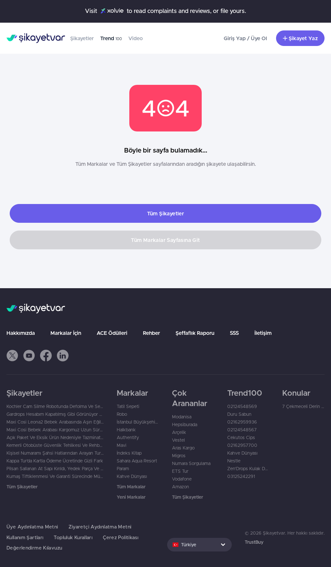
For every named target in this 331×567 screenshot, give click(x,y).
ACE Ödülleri (112, 333)
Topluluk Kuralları (73, 537)
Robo (122, 414)
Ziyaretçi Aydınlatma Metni (100, 526)
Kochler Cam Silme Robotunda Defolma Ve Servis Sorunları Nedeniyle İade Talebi (55, 406)
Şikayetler (82, 38)
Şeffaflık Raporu (195, 333)
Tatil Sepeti (128, 406)
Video (135, 38)
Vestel (178, 440)
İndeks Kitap (129, 453)
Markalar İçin (65, 333)
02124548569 (242, 406)
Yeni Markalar (131, 497)
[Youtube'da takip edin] (29, 355)
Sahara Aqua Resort (137, 460)
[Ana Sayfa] (35, 38)
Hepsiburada (184, 424)
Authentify (128, 437)
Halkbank (126, 429)
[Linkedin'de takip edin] (63, 355)
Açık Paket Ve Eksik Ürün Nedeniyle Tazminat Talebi (55, 437)
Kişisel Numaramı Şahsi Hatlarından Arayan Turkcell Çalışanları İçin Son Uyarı (55, 453)
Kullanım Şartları (24, 537)
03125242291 (241, 476)
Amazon (180, 486)
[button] (12, 355)
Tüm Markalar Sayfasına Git (165, 240)
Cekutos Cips (241, 437)
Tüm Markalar (131, 486)
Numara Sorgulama (191, 463)
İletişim (263, 333)
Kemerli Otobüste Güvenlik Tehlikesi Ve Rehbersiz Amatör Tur (55, 445)
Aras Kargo (183, 447)
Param (123, 468)
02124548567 (242, 429)
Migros (179, 455)
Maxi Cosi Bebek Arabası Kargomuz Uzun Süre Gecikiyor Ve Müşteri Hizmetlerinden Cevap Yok (55, 429)
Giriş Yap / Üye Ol (245, 38)
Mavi (121, 445)
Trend (111, 38)
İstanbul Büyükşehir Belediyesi (138, 422)
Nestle (233, 460)
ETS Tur (180, 471)
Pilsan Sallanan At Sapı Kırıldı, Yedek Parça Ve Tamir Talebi (55, 468)
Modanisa (181, 416)
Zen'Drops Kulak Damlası (248, 468)
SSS (234, 333)
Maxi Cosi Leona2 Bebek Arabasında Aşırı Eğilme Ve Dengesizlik (55, 422)
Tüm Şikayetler (165, 213)
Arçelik (179, 432)
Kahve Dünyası (132, 476)
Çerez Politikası (120, 537)
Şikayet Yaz (303, 38)
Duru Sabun (239, 414)
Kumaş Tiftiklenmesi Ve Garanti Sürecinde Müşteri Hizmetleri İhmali (55, 476)
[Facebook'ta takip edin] (46, 355)
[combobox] (199, 544)
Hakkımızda (20, 333)
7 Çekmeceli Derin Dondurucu (303, 406)
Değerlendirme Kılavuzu (34, 547)
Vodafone (182, 479)
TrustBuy (254, 542)
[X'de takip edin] (12, 355)
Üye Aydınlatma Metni (32, 526)
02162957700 (242, 445)
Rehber (151, 333)
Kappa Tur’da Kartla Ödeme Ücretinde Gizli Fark (54, 460)
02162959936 (242, 422)
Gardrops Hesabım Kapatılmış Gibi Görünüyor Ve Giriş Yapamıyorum (55, 414)
